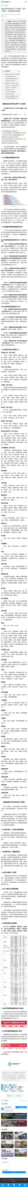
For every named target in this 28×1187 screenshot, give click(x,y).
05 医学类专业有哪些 (9, 94)
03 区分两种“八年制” (9, 89)
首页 (2, 5)
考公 (22, 1087)
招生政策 (13, 1091)
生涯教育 (17, 1141)
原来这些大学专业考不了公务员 (12, 74)
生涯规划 (19, 1089)
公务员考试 (13, 1085)
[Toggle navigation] (25, 2)
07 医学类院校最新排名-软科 (11, 98)
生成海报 (5, 1100)
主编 (2, 14)
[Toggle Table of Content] (19, 71)
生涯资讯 (18, 14)
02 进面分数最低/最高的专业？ (11, 78)
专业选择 (5, 1085)
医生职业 (15, 1087)
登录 (3, 1170)
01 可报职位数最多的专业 (10, 76)
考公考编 (21, 1091)
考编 (4, 1089)
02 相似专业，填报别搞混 (10, 87)
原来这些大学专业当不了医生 (11, 83)
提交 (14, 1172)
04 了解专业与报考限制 (10, 91)
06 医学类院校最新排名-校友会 (12, 96)
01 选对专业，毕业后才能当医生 (12, 85)
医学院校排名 (6, 1087)
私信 (25, 1107)
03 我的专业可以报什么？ (10, 80)
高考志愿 (11, 1089)
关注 (19, 1107)
